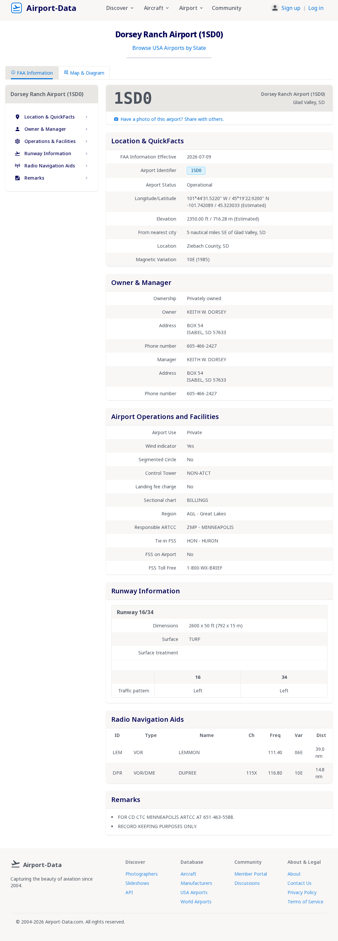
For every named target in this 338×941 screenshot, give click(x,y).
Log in (315, 8)
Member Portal (250, 874)
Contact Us (299, 883)
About (294, 874)
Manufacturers (196, 883)
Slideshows (137, 883)
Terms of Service (305, 901)
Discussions (247, 883)
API (129, 892)
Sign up (291, 8)
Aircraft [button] (153, 8)
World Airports (196, 901)
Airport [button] (188, 8)
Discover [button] (117, 8)
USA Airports (194, 892)
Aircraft (188, 874)
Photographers (141, 874)
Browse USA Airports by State (169, 48)
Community (226, 8)
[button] (297, 8)
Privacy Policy (302, 892)
